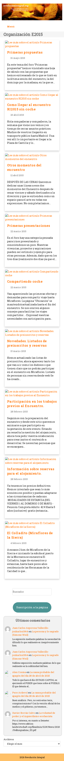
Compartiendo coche (25, 281)
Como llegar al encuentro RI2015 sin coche (29, 107)
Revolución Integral (35, 757)
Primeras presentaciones (28, 225)
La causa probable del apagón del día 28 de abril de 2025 (33, 674)
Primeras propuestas (24, 52)
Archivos (9, 739)
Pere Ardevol (20, 692)
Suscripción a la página (32, 607)
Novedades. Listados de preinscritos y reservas (27, 343)
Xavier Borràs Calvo (23, 712)
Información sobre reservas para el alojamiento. (30, 471)
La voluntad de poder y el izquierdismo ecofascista (33, 714)
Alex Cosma (19, 672)
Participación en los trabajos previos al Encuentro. (32, 403)
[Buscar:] (17, 26)
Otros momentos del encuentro (24, 167)
